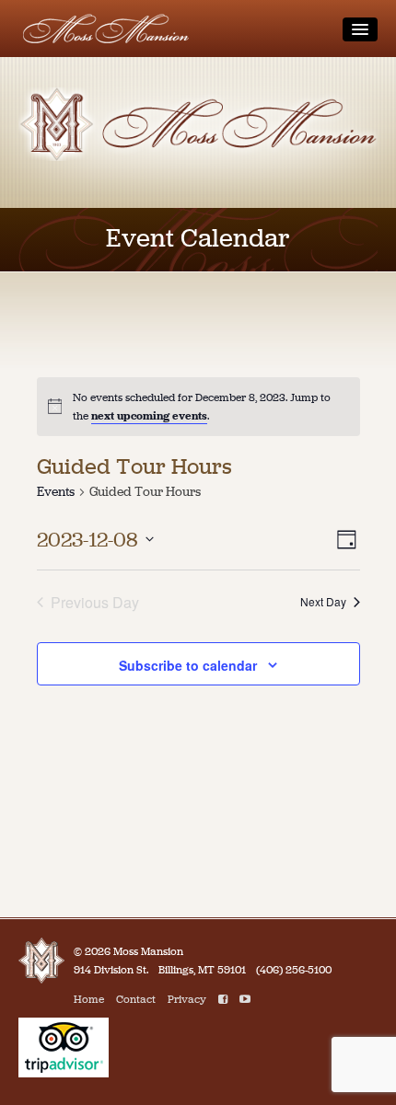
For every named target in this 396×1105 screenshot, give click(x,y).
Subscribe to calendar (188, 665)
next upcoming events (149, 416)
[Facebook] (222, 999)
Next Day (323, 601)
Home (89, 999)
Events (56, 492)
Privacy (187, 999)
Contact (136, 999)
